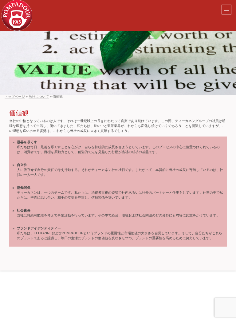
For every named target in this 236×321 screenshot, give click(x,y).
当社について (39, 96)
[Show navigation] (226, 9)
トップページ (15, 96)
